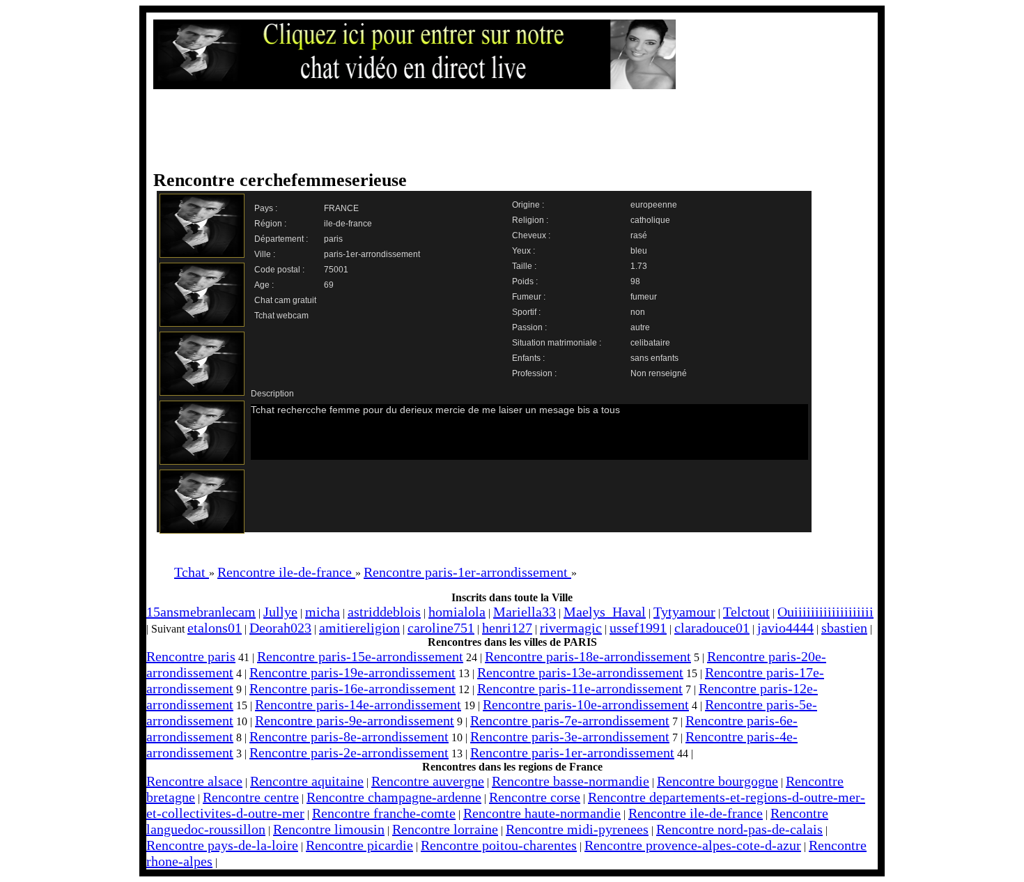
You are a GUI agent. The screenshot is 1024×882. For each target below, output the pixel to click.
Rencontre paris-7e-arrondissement (569, 720)
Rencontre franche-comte (384, 813)
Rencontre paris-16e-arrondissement (352, 688)
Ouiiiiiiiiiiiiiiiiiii (825, 611)
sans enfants (654, 358)
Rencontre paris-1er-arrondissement (572, 752)
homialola (457, 611)
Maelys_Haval (605, 611)
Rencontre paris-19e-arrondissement (352, 672)
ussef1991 (638, 627)
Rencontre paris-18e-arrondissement (588, 656)
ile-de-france (348, 224)
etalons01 (214, 627)
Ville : (264, 254)
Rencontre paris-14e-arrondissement (358, 704)
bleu (638, 251)
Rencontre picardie (359, 845)
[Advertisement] (498, 130)
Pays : (265, 208)
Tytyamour (684, 611)
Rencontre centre (251, 797)
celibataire (650, 343)
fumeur (643, 297)
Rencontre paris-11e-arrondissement (580, 688)
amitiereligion (359, 627)
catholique (650, 220)
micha (322, 611)
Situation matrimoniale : (556, 343)
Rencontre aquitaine (307, 781)
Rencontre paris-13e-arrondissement (580, 672)
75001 (336, 269)
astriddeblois (384, 611)
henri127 (507, 627)
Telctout (746, 611)
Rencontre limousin (329, 829)
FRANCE (341, 208)
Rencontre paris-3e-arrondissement (569, 736)
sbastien (844, 627)
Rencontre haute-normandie (542, 813)
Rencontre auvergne (427, 781)
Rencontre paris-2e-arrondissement (349, 752)
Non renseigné (658, 373)
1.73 (638, 266)
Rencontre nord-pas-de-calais (739, 829)
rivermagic (571, 627)
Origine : (528, 205)
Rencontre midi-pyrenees (577, 829)
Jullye (280, 611)
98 (635, 281)
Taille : (524, 266)
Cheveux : (531, 235)
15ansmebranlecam (201, 611)
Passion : (529, 327)
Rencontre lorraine (445, 829)
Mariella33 (524, 611)
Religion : (530, 220)
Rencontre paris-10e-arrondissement (586, 704)
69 (329, 285)
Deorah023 (280, 627)
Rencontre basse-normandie (570, 781)
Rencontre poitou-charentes (499, 845)
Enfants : (528, 358)
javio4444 (785, 627)
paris (333, 239)
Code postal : (279, 269)
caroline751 (441, 627)
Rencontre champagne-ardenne (394, 797)
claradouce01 (712, 627)
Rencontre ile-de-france (695, 813)
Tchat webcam (281, 315)
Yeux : (523, 251)
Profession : (534, 373)
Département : (281, 239)
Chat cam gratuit (285, 300)
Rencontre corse (534, 797)
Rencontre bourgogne (717, 781)
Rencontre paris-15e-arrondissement (360, 656)
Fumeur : (528, 297)
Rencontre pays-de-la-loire (222, 845)
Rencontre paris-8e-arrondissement (349, 736)
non (637, 312)
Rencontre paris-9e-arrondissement (354, 720)
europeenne (653, 205)
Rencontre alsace (194, 781)
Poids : (525, 281)
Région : (270, 224)
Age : (264, 285)
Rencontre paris (190, 656)
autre (640, 327)
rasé (638, 235)
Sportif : (526, 312)
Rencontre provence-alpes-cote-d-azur (692, 845)
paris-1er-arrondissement (372, 254)
